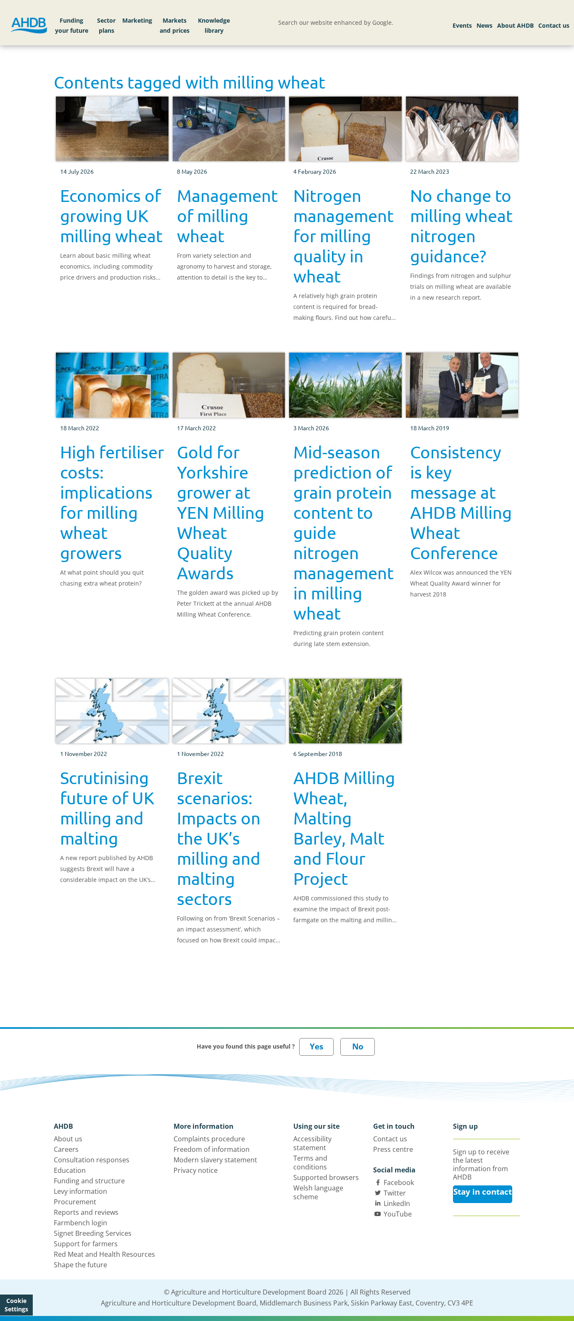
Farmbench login (80, 1222)
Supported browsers (326, 1177)
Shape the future (80, 1264)
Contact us (553, 25)
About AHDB (515, 25)
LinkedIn (397, 1203)
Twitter (395, 1193)
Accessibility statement (312, 1143)
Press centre (393, 1149)
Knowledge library (214, 25)
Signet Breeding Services (93, 1233)
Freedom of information (212, 1149)
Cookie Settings (16, 1305)
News (484, 25)
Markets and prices (175, 25)
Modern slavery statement (215, 1159)
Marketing (137, 20)
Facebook (399, 1182)
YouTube (398, 1214)
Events (462, 25)
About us (68, 1138)
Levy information (80, 1191)
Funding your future (71, 25)
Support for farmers (86, 1243)
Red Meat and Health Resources (104, 1254)
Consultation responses (91, 1159)
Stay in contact (482, 1191)
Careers (66, 1149)
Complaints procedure (209, 1138)
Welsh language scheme (318, 1192)
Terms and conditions (310, 1163)
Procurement (75, 1201)
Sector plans (106, 25)
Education (70, 1170)
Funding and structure (89, 1180)
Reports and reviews (86, 1212)
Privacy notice (196, 1170)
